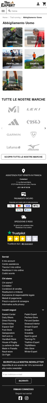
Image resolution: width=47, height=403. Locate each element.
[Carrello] (44, 4)
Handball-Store (9, 339)
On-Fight (6, 354)
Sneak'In (29, 329)
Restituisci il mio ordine (13, 270)
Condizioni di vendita (12, 288)
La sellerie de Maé (10, 345)
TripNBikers (30, 345)
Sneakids (29, 332)
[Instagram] (27, 398)
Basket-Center (8, 314)
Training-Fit (30, 339)
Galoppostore (8, 332)
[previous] (2, 128)
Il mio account (8, 260)
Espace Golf (7, 326)
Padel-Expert (31, 314)
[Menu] (3, 11)
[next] (45, 128)
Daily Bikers (7, 317)
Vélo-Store (29, 348)
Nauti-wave (7, 351)
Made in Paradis (9, 348)
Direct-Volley (8, 323)
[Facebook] (20, 398)
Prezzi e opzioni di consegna (15, 301)
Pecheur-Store (31, 317)
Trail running (15, 17)
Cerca (14, 10)
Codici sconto (8, 273)
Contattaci (23, 179)
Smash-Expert (31, 326)
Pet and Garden (32, 320)
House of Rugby (9, 342)
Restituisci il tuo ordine (24, 227)
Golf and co (7, 335)
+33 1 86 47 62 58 (23, 187)
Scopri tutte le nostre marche (23, 156)
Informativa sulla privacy (13, 304)
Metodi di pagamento (12, 298)
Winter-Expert (31, 351)
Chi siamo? (7, 282)
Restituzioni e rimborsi (12, 291)
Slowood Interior (32, 323)
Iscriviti (23, 380)
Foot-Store (7, 329)
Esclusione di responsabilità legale (18, 294)
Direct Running (9, 320)
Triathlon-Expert (32, 342)
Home (5, 17)
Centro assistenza (10, 263)
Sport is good (31, 335)
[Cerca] (9, 11)
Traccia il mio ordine (11, 267)
